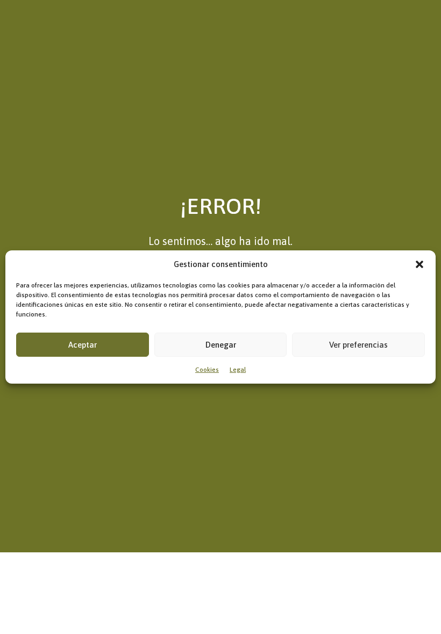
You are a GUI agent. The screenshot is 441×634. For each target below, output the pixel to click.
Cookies (207, 369)
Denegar (220, 344)
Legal (238, 369)
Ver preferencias (358, 344)
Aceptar (82, 344)
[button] (419, 264)
